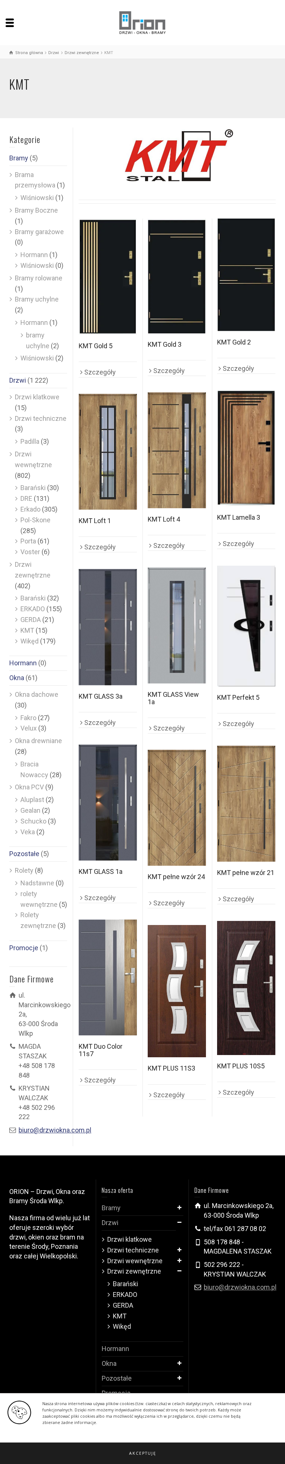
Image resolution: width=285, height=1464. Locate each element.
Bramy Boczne (36, 210)
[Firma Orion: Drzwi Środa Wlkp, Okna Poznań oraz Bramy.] (142, 22)
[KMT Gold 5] (108, 277)
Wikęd (29, 641)
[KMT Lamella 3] (246, 448)
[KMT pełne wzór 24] (177, 808)
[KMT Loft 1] (108, 452)
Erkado (30, 509)
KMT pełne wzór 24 (176, 877)
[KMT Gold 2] (246, 275)
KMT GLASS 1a (100, 871)
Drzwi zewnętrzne (134, 1271)
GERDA (30, 619)
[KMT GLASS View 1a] (177, 625)
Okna (16, 678)
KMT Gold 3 (164, 344)
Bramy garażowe (39, 232)
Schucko (33, 821)
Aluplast (32, 799)
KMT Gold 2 (234, 342)
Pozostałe (24, 854)
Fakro (28, 718)
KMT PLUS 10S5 (241, 1066)
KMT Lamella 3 (238, 517)
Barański (33, 488)
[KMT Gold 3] (177, 276)
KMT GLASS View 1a (173, 698)
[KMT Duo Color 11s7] (108, 977)
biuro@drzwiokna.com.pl (55, 1130)
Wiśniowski (37, 198)
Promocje (23, 948)
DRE (26, 498)
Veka (27, 832)
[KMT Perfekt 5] (246, 626)
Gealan (30, 810)
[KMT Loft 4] (177, 450)
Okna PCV (29, 787)
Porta (28, 541)
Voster (30, 552)
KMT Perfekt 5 (238, 697)
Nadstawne (37, 883)
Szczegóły (100, 372)
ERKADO (32, 609)
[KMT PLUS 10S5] (246, 988)
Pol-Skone (35, 520)
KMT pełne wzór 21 (245, 872)
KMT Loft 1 (95, 521)
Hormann (34, 255)
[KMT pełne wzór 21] (246, 804)
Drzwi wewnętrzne (135, 1261)
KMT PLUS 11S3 (171, 1068)
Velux (28, 728)
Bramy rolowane (38, 278)
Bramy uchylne (37, 299)
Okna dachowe (36, 694)
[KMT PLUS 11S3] (177, 991)
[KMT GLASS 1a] (108, 803)
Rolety (24, 870)
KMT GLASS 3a (100, 696)
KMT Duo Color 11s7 (100, 1050)
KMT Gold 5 (95, 346)
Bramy (18, 158)
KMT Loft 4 (164, 519)
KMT (27, 630)
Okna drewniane (38, 741)
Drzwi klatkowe (37, 397)
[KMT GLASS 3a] (108, 627)
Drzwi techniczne (40, 418)
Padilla (29, 441)
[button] (142, 1453)
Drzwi (17, 380)
